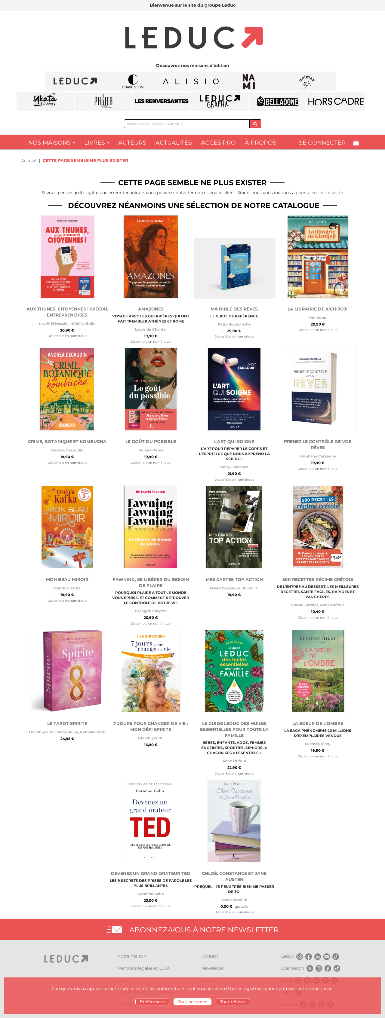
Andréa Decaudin (67, 450)
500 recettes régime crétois (317, 579)
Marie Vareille (234, 899)
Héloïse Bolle (83, 323)
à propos (260, 142)
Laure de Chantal (151, 329)
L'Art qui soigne (234, 441)
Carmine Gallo (150, 893)
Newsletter (213, 968)
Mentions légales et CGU (143, 968)
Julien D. (250, 588)
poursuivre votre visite (319, 192)
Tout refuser (232, 1001)
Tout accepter (192, 1001)
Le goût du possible (150, 441)
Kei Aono (317, 317)
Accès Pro (218, 142)
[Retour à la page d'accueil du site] (192, 38)
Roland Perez (150, 450)
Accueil (28, 160)
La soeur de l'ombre (317, 723)
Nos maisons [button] (50, 142)
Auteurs (132, 142)
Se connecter (322, 142)
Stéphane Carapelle (317, 456)
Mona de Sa (67, 732)
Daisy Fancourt (234, 467)
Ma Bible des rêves (234, 309)
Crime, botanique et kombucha (67, 441)
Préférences (152, 1001)
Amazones (151, 309)
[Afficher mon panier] (356, 143)
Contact (210, 956)
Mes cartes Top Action (234, 579)
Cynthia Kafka (67, 588)
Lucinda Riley (317, 743)
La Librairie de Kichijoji (318, 309)
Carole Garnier (304, 605)
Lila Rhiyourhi (42, 732)
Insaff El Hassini (54, 323)
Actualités (174, 142)
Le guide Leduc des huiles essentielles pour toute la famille (234, 729)
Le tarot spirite (67, 723)
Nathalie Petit (93, 732)
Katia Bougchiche (234, 324)
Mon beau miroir (67, 579)
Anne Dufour (332, 605)
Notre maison (131, 956)
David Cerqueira (225, 588)
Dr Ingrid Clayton (151, 611)
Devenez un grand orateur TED (150, 873)
